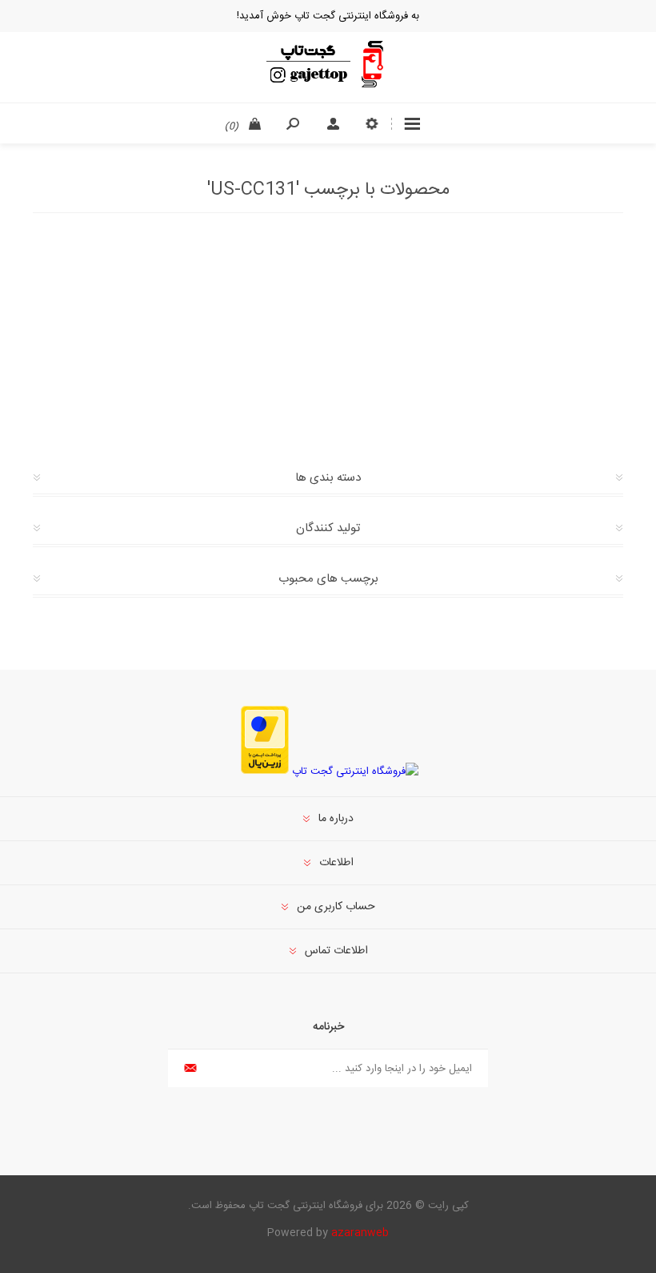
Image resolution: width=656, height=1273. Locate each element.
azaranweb (360, 1233)
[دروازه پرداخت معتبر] (265, 771)
